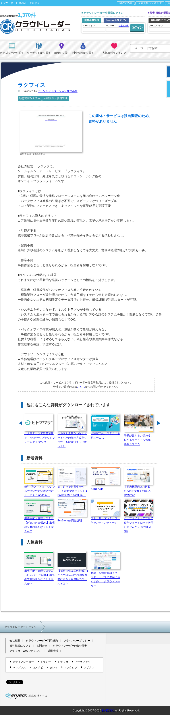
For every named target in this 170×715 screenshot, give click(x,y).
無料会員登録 (91, 20)
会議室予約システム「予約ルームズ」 (105, 435)
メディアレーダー (23, 661)
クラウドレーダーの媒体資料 (70, 645)
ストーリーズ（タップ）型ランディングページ (105, 520)
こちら (81, 386)
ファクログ (70, 667)
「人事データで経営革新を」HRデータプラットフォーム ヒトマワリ (39, 437)
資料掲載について (20, 645)
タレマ (53, 667)
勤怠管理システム (29, 98)
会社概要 (15, 640)
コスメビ (37, 667)
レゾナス (89, 667)
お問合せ (42, 645)
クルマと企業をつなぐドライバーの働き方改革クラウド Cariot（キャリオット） (72, 440)
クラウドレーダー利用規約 (42, 640)
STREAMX (97, 489)
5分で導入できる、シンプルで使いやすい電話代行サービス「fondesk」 (39, 491)
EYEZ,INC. (108, 710)
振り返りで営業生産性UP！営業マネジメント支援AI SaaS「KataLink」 (73, 491)
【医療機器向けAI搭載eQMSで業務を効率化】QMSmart (138, 491)
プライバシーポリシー (77, 640)
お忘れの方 (124, 26)
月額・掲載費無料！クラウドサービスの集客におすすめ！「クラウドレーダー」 (105, 579)
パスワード (117, 26)
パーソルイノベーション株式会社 (57, 91)
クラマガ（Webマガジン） (26, 650)
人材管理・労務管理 (56, 98)
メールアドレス (90, 26)
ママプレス (19, 667)
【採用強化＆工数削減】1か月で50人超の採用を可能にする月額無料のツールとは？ (73, 577)
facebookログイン (116, 20)
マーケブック (83, 661)
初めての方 (125, 3)
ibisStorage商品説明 (70, 520)
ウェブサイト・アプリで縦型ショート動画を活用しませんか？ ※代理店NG (138, 525)
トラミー (45, 661)
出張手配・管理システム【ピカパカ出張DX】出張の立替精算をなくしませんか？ (39, 525)
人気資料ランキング (150, 3)
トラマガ (63, 661)
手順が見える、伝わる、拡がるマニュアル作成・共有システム (138, 439)
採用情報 (52, 650)
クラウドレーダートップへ (20, 626)
